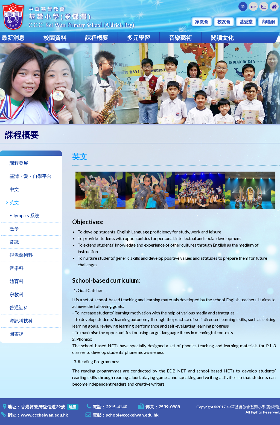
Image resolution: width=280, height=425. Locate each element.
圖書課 (17, 334)
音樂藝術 (180, 37)
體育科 (17, 281)
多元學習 (138, 37)
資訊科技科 (21, 320)
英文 (14, 202)
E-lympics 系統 (24, 215)
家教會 (201, 21)
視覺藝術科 (21, 255)
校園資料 (54, 37)
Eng (253, 6)
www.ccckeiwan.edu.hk (44, 414)
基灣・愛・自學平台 (30, 176)
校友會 (224, 21)
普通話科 (19, 307)
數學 (14, 229)
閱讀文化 (222, 37)
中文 (14, 189)
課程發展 (19, 163)
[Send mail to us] (263, 6)
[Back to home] (274, 6)
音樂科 (17, 268)
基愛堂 (246, 21)
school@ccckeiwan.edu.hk (132, 414)
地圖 (73, 406)
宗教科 (17, 294)
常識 (14, 242)
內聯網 (268, 21)
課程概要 (96, 37)
